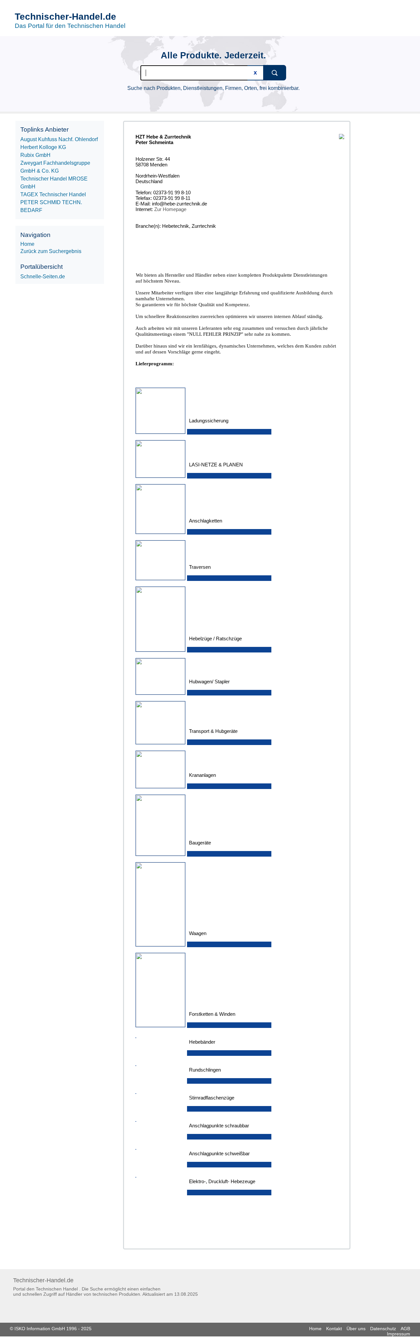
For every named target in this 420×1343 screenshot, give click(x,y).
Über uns (356, 1328)
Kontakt (334, 1328)
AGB (405, 1328)
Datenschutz (383, 1328)
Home (315, 1328)
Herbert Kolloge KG (43, 147)
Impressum (398, 1333)
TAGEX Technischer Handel (53, 194)
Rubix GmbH (35, 155)
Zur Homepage (170, 209)
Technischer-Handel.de (65, 16)
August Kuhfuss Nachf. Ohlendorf (59, 139)
